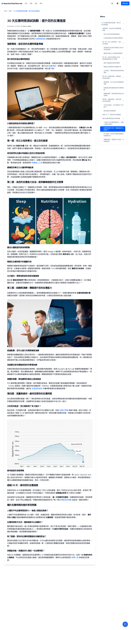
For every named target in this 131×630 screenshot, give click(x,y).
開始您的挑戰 (66, 500)
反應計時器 (63, 410)
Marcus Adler (27, 26)
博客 (41, 3)
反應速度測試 (37, 389)
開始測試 (125, 3)
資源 (36, 3)
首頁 (26, 3)
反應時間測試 (40, 39)
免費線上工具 (37, 163)
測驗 (31, 3)
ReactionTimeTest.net (13, 3)
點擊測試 (52, 66)
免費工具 (75, 557)
